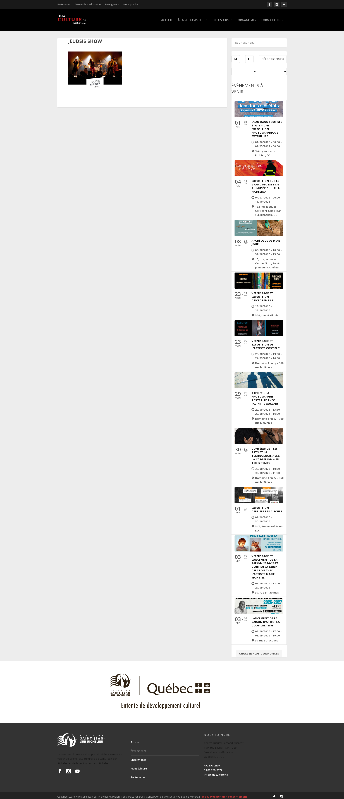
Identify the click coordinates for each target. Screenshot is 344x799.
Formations (270, 20)
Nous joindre (130, 4)
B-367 (205, 796)
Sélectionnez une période (273, 60)
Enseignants (112, 4)
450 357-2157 (212, 765)
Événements (138, 751)
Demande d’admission (88, 4)
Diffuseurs (221, 20)
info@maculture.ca (216, 774)
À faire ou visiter (191, 20)
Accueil (166, 20)
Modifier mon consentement (228, 796)
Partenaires (64, 4)
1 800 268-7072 (213, 770)
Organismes (247, 20)
